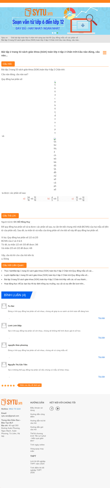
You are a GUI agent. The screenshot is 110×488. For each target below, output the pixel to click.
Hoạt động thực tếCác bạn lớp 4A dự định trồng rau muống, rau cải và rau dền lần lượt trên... (44, 284)
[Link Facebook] (52, 409)
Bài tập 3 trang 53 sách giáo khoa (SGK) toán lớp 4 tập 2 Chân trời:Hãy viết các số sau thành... (45, 279)
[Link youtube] (58, 409)
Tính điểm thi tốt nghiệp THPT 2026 (37, 470)
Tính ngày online (37, 445)
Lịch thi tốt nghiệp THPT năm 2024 (37, 462)
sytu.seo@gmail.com (10, 416)
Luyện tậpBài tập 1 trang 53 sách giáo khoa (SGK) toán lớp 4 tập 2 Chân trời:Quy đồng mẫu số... (46, 275)
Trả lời (101, 318)
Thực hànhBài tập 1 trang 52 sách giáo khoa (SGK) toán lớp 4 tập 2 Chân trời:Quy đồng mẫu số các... (48, 271)
